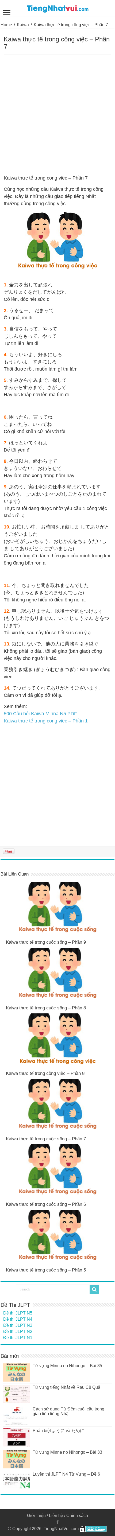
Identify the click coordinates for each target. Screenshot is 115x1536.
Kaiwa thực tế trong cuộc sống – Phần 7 (46, 1138)
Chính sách (77, 1515)
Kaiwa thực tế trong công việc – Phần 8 (45, 1073)
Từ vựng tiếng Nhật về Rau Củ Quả (66, 1387)
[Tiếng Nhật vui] (57, 7)
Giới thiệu (36, 1515)
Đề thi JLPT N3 (17, 1325)
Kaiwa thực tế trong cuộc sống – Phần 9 (46, 942)
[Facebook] (57, 1522)
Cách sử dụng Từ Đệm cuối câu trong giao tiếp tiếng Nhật (68, 1411)
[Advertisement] (57, 114)
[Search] (94, 1289)
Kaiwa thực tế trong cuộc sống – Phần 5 (46, 1270)
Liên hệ (56, 1515)
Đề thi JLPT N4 (17, 1319)
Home (6, 24)
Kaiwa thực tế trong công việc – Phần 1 (46, 721)
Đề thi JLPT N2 (17, 1331)
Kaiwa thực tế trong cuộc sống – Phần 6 (46, 1204)
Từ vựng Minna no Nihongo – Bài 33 (67, 1452)
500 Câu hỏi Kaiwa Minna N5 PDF (40, 713)
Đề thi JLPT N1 (17, 1337)
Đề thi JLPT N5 (17, 1313)
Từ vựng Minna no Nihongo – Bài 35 (67, 1365)
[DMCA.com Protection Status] (93, 1528)
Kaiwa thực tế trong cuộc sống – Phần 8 (46, 1007)
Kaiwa (23, 24)
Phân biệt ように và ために (58, 1430)
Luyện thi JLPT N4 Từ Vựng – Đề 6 (66, 1474)
